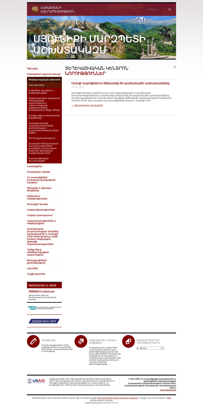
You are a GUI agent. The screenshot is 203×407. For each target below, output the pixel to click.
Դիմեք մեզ (48, 340)
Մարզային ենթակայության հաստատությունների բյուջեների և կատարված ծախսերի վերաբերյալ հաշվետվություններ (44, 148)
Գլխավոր (32, 68)
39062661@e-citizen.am (41, 291)
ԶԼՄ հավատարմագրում (42, 138)
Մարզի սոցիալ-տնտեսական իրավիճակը (44, 116)
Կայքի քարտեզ (36, 274)
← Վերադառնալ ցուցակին (87, 105)
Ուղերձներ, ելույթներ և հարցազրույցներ (41, 91)
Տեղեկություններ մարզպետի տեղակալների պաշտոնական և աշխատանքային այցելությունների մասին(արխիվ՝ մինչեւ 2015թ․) (44, 104)
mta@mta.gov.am (168, 390)
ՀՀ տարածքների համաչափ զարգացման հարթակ (41, 180)
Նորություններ (36, 85)
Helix (169, 398)
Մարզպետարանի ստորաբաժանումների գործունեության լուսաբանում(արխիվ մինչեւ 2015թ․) (44, 128)
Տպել (175, 67)
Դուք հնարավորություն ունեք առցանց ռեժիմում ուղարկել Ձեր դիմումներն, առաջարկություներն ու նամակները (57, 348)
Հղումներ (32, 268)
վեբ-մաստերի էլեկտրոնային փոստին (117, 398)
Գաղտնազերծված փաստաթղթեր (39, 159)
